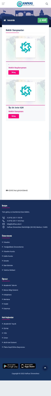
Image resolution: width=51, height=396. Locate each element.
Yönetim (7, 242)
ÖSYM (6, 328)
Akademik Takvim (10, 285)
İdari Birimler (8, 265)
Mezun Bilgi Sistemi (11, 290)
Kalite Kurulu (8, 256)
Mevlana (7, 299)
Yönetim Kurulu (9, 251)
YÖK (5, 333)
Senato (6, 261)
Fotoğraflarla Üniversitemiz (14, 247)
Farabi (6, 304)
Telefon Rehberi (9, 270)
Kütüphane (8, 295)
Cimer (6, 338)
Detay (14, 72)
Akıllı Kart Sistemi (10, 342)
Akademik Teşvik (10, 324)
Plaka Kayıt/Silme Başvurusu (14, 347)
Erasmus (7, 309)
